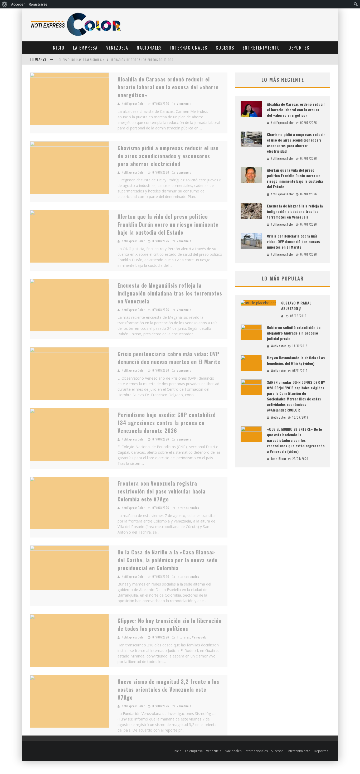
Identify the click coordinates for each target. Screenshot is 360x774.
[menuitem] (4, 4)
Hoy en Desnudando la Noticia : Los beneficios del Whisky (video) (296, 360)
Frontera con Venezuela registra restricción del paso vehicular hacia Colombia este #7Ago (162, 491)
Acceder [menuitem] (18, 4)
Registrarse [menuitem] (38, 4)
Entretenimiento (261, 48)
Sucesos (225, 48)
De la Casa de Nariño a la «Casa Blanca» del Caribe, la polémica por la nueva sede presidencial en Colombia (168, 560)
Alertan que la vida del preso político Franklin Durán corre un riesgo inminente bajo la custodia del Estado (168, 224)
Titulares (183, 637)
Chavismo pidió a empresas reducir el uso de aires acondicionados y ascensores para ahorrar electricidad (168, 156)
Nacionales (149, 48)
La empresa (85, 48)
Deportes (299, 48)
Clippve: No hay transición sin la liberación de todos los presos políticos (116, 60)
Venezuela (117, 48)
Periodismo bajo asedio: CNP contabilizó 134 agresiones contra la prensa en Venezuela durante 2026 (167, 422)
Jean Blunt (278, 459)
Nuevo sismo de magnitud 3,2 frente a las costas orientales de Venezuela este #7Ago (168, 689)
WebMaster (278, 346)
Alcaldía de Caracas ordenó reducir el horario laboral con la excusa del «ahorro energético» (168, 87)
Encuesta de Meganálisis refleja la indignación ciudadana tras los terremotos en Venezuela (170, 293)
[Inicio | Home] (76, 35)
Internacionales (188, 48)
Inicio (58, 48)
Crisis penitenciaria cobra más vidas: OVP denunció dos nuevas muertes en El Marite (169, 358)
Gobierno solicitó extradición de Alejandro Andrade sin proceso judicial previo (293, 333)
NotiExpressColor (133, 103)
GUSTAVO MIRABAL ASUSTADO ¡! (296, 305)
